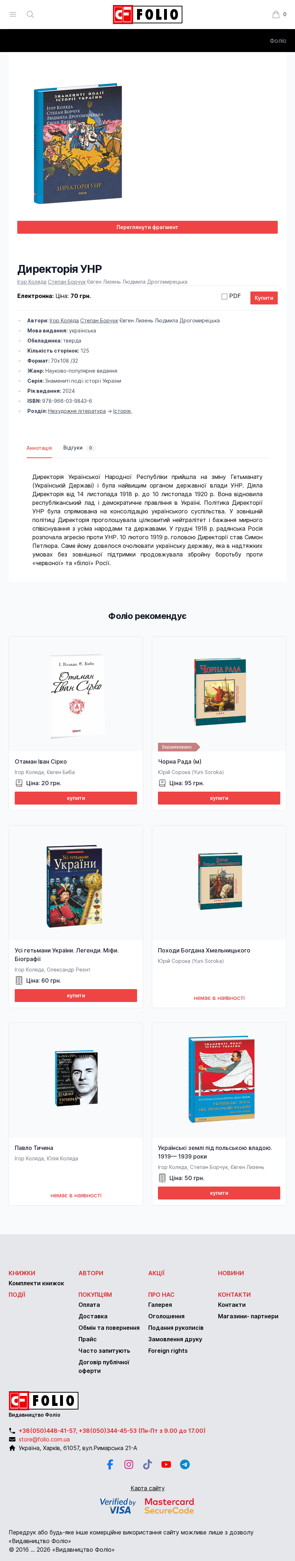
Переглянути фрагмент (147, 227)
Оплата (89, 1304)
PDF (235, 295)
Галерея (160, 1304)
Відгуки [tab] (77, 447)
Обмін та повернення (109, 1327)
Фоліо (278, 40)
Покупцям (95, 1294)
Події (17, 1294)
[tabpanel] (147, 512)
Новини (231, 1273)
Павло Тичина (34, 1147)
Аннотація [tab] (39, 448)
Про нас (161, 1294)
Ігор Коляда (31, 282)
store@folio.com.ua (44, 1439)
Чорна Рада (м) (179, 761)
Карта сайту (148, 1488)
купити (76, 798)
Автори (90, 1273)
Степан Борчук (67, 282)
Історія (122, 411)
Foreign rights (168, 1350)
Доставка (93, 1316)
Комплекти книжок (36, 1283)
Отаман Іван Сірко (41, 761)
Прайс (87, 1339)
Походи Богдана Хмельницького (204, 950)
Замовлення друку (175, 1339)
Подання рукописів (176, 1327)
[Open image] (147, 143)
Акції (156, 1273)
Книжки (22, 1273)
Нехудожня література (77, 411)
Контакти (234, 1294)
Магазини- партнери (248, 1316)
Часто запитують (104, 1350)
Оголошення (166, 1316)
